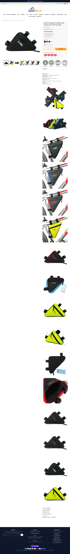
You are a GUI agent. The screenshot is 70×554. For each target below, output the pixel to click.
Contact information (51, 550)
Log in (57, 3)
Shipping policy (45, 550)
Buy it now (61, 49)
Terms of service (40, 550)
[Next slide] (40, 63)
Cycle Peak (19, 550)
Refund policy (30, 550)
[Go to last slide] (3, 63)
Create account (61, 3)
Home (3, 20)
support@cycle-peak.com (35, 533)
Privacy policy (35, 550)
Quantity (45, 43)
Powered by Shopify (25, 550)
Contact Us (38, 531)
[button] (6, 62)
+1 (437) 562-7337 (33, 531)
